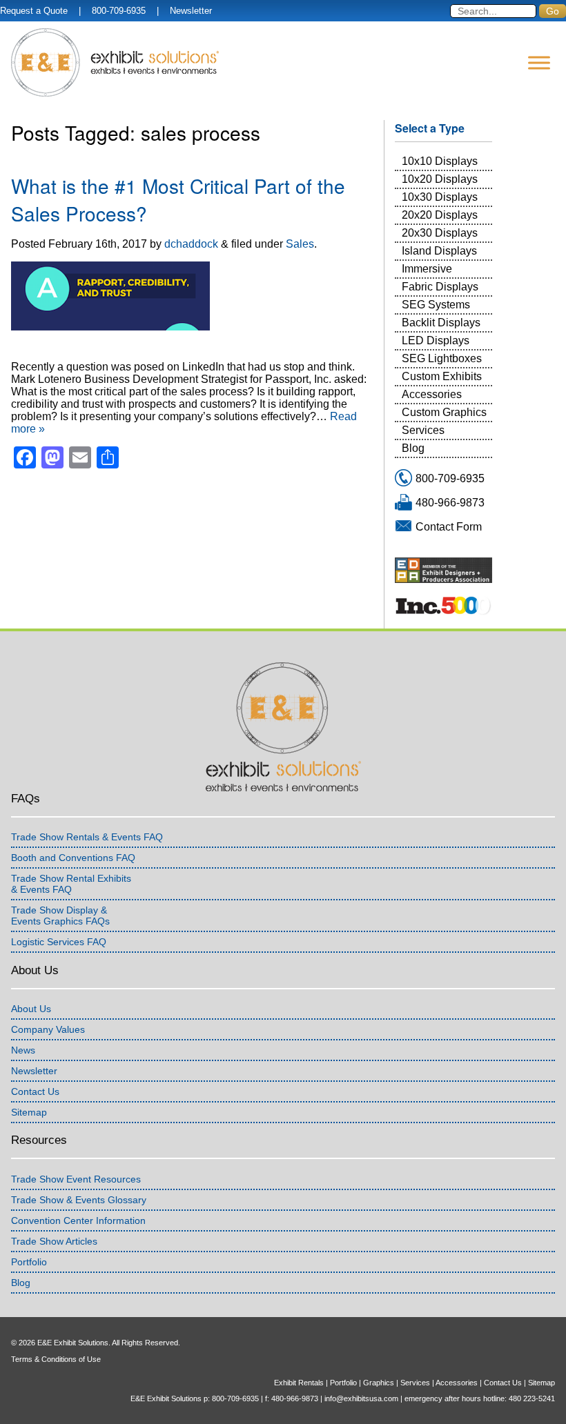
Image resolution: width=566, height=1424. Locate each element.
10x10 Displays (440, 161)
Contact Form (449, 527)
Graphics (378, 1382)
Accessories (432, 394)
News (23, 1050)
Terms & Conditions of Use (56, 1359)
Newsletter (191, 11)
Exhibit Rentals (299, 1382)
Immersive (427, 269)
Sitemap (29, 1112)
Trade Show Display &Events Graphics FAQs (60, 915)
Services (423, 430)
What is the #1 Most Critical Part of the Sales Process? (178, 199)
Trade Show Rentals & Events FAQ (87, 836)
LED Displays (435, 340)
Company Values (48, 1029)
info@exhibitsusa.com (361, 1398)
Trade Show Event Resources (76, 1179)
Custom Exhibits (442, 376)
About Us (31, 1008)
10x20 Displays (440, 179)
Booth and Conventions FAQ (73, 857)
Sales (300, 244)
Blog (413, 448)
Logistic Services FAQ (58, 941)
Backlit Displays (441, 322)
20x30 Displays (440, 233)
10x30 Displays (440, 197)
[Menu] (539, 62)
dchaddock (191, 244)
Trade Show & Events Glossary (78, 1199)
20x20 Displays (440, 215)
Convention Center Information (78, 1220)
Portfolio (29, 1261)
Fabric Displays (440, 287)
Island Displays (439, 251)
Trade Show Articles (54, 1241)
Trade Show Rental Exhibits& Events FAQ (71, 884)
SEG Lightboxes (442, 358)
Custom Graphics (444, 412)
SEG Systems (436, 304)
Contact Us (35, 1091)
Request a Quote (34, 11)
